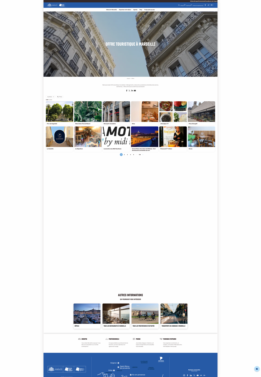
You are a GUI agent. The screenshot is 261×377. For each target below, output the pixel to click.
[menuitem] (56, 5)
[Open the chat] (257, 369)
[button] (208, 5)
